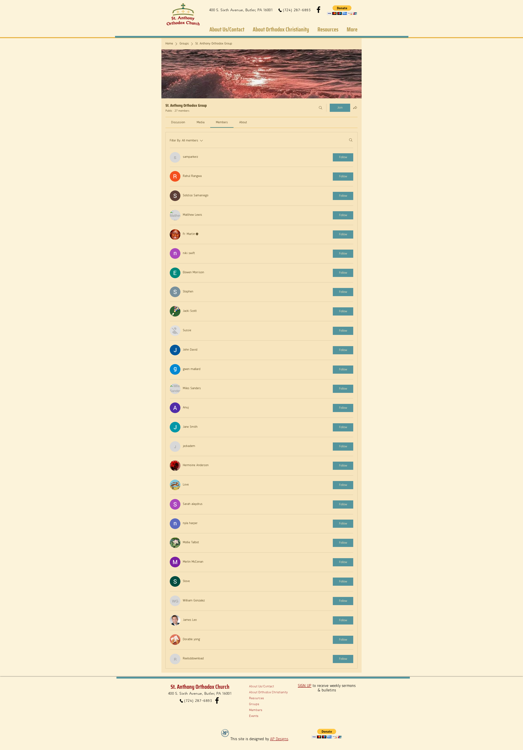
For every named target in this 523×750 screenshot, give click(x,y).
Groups (254, 704)
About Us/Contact (261, 686)
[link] (178, 122)
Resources (256, 698)
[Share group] (355, 107)
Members (255, 710)
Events (253, 716)
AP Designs (279, 739)
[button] (342, 10)
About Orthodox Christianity (268, 692)
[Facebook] (318, 9)
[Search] (320, 108)
